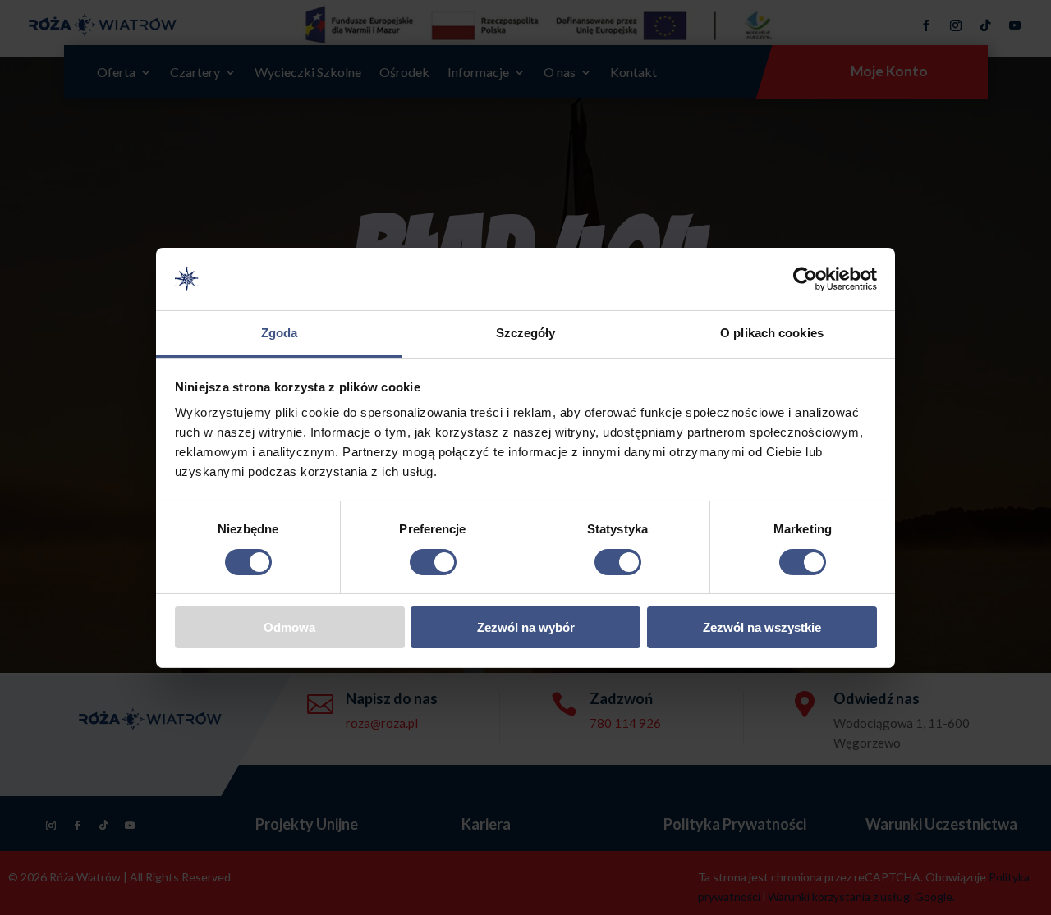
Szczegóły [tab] (526, 333)
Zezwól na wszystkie (762, 627)
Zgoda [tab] (279, 333)
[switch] (433, 562)
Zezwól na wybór (526, 627)
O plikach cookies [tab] (772, 333)
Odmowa (289, 627)
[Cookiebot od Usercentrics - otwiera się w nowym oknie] (805, 279)
